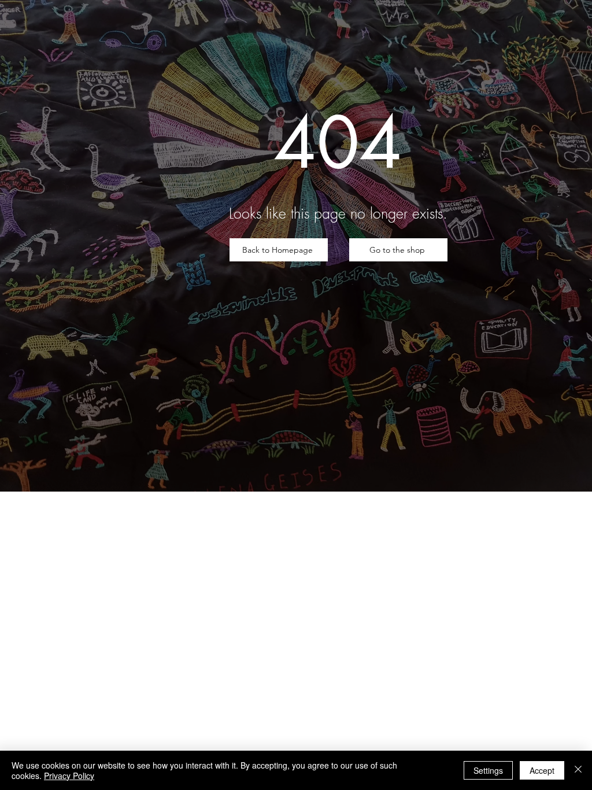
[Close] (578, 770)
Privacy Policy (69, 775)
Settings (488, 770)
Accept (542, 770)
